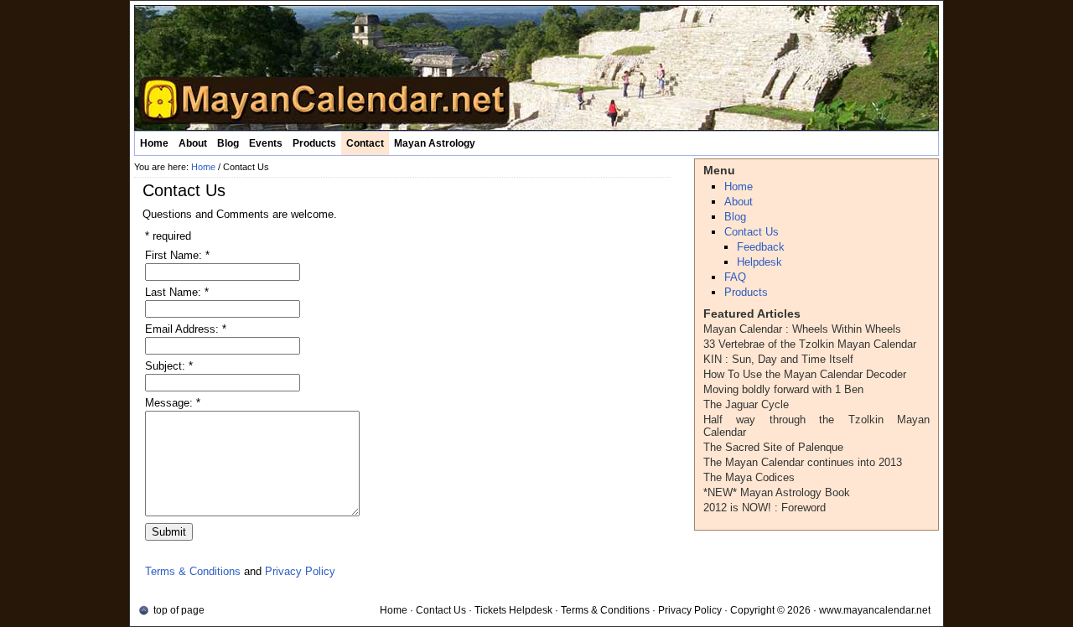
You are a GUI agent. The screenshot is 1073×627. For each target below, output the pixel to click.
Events (266, 143)
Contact (365, 143)
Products (314, 143)
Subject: (169, 366)
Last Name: (177, 292)
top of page (179, 610)
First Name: (177, 255)
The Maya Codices (749, 477)
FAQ (735, 277)
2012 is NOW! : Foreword (764, 507)
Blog (228, 143)
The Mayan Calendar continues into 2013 (802, 462)
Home (154, 143)
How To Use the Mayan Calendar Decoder (804, 374)
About (193, 143)
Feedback (761, 247)
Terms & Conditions (193, 571)
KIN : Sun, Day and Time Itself (778, 359)
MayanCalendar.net (536, 68)
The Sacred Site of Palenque (773, 447)
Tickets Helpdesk (513, 610)
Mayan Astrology (434, 143)
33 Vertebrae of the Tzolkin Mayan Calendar (809, 344)
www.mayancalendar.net (874, 610)
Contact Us (751, 231)
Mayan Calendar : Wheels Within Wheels (802, 329)
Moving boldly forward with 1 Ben (783, 389)
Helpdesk (759, 262)
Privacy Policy (300, 571)
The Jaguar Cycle (746, 404)
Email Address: (185, 329)
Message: (172, 402)
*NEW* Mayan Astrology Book (776, 492)
